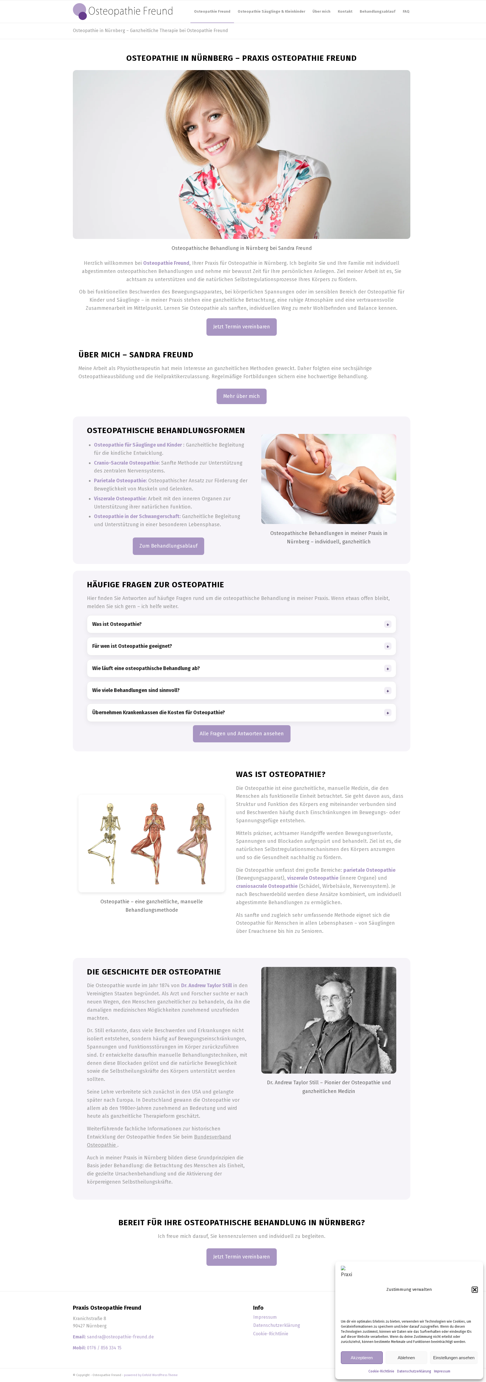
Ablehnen (406, 1357)
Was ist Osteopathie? (117, 624)
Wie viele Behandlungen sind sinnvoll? (136, 690)
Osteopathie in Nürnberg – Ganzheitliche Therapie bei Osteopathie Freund (150, 30)
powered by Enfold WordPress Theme (151, 1375)
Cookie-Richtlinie (381, 1371)
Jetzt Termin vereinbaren (241, 327)
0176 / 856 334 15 (104, 1347)
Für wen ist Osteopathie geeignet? (132, 646)
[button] (475, 1290)
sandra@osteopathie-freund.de (120, 1337)
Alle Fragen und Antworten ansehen (242, 734)
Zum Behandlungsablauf (168, 546)
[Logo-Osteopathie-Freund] (123, 11)
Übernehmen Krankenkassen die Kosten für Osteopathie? (158, 712)
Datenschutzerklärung (414, 1371)
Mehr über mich (241, 396)
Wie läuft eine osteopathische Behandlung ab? (146, 668)
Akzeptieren (362, 1357)
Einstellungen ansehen (453, 1357)
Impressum (442, 1371)
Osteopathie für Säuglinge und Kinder (138, 445)
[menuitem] (212, 11)
